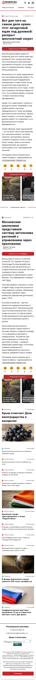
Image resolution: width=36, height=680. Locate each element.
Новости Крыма (9, 459)
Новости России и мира (11, 16)
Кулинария (7, 409)
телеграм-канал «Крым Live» (14, 160)
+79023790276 (17, 630)
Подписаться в (18, 49)
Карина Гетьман (9, 247)
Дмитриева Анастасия (11, 42)
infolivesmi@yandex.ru (17, 633)
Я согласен (18, 673)
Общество (7, 448)
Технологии (7, 217)
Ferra (8, 280)
